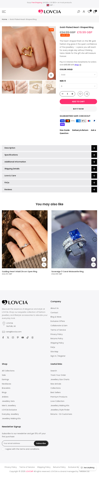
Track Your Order (58, 375)
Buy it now (78, 109)
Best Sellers (56, 392)
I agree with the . (22, 449)
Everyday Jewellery (10, 414)
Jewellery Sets (8, 401)
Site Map (54, 351)
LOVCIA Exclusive (9, 410)
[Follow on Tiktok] (27, 337)
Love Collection (57, 401)
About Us (55, 308)
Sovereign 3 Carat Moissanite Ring (67, 271)
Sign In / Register (58, 356)
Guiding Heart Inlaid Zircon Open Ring (19, 271)
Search (54, 371)
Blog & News (56, 317)
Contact (54, 312)
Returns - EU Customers (61, 414)
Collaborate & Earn (59, 325)
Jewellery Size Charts (60, 379)
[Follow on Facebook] (3, 337)
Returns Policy (57, 338)
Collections (56, 388)
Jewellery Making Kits (11, 418)
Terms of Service (58, 330)
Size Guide (65, 130)
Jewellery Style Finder (60, 410)
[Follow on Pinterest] (18, 337)
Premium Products (59, 397)
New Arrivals (56, 384)
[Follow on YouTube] (23, 337)
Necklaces (6, 384)
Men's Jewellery (9, 405)
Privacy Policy (57, 334)
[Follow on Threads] (32, 337)
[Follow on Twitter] (8, 337)
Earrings (5, 379)
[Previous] (4, 239)
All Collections (8, 371)
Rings (4, 392)
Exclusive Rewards (76, 467)
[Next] (95, 239)
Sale (4, 375)
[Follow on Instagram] (13, 337)
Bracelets (6, 388)
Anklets (5, 397)
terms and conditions (29, 449)
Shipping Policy (57, 343)
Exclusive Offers (58, 321)
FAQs (53, 347)
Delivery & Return (80, 130)
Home (4, 19)
